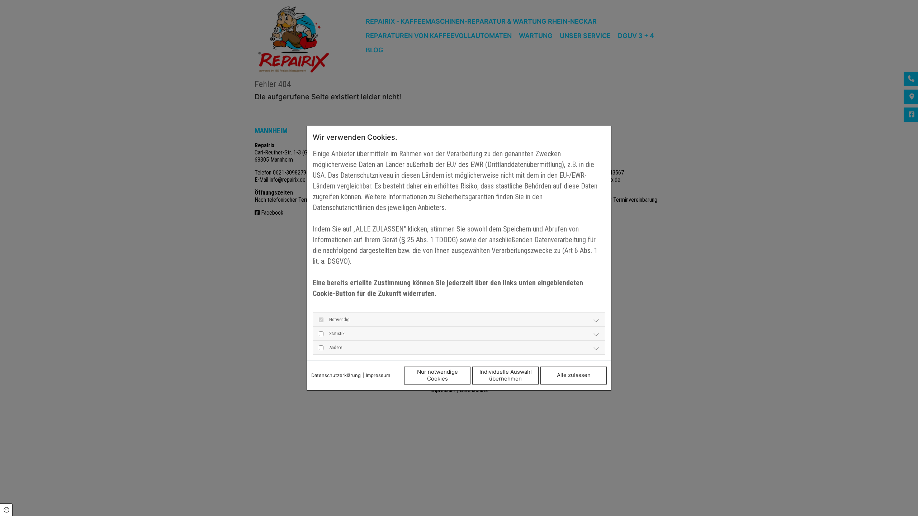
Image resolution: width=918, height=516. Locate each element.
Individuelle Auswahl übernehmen (505, 375)
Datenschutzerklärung (336, 375)
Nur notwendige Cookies (437, 375)
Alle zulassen (574, 375)
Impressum (378, 375)
